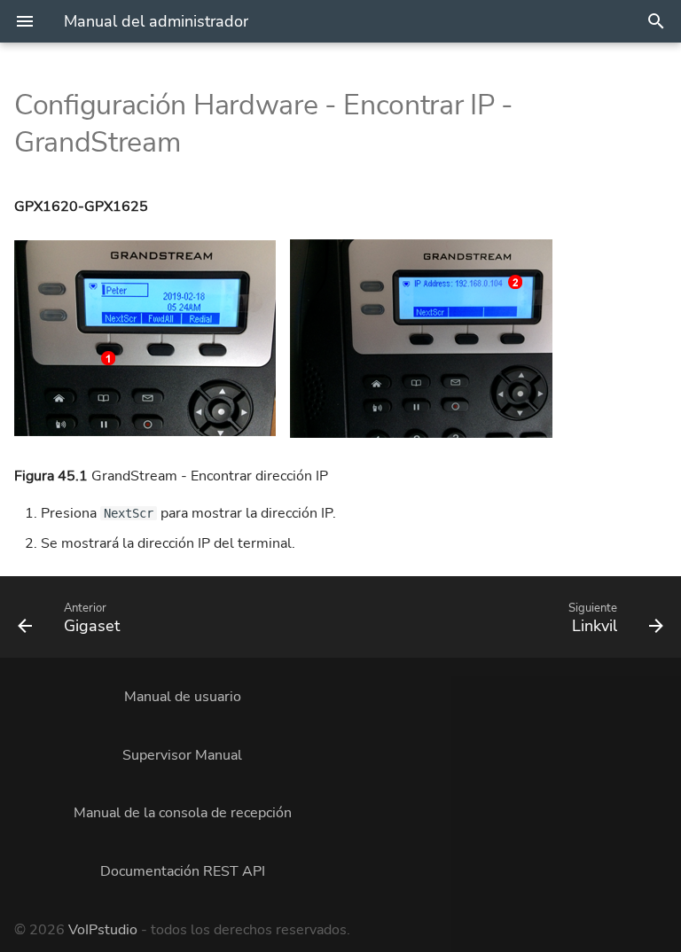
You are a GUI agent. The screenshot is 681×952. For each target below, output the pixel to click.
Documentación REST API (182, 871)
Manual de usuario (182, 696)
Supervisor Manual (182, 755)
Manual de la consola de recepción (183, 813)
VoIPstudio (102, 930)
